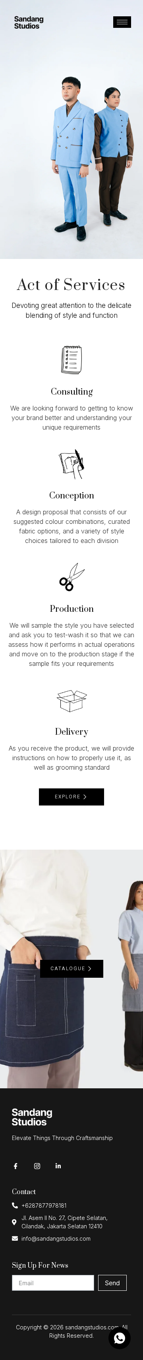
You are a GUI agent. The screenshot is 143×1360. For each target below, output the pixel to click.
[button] (71, 797)
